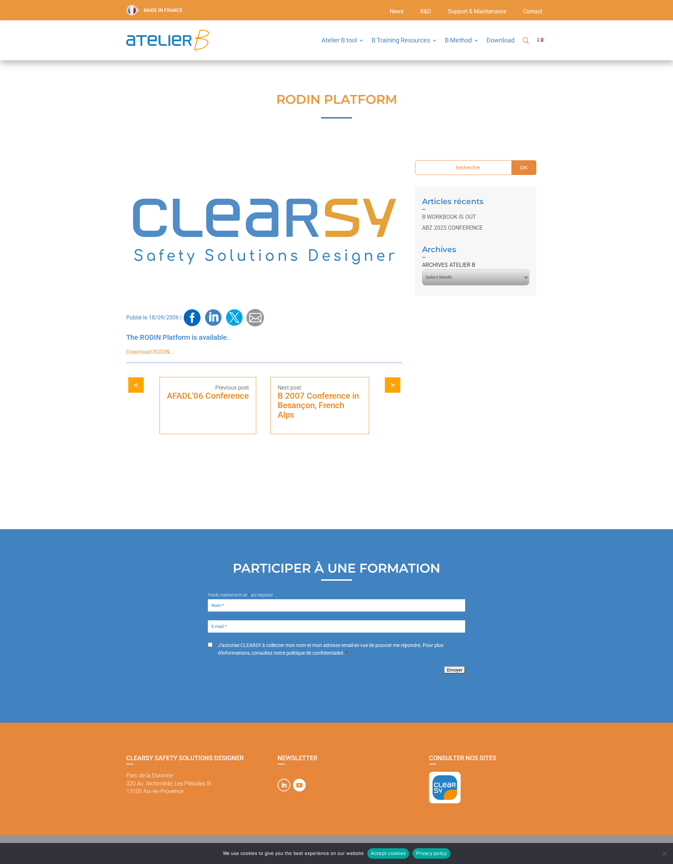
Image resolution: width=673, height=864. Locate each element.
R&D (425, 12)
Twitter (234, 317)
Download (501, 40)
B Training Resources (401, 40)
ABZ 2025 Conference (452, 227)
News (396, 12)
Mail (255, 317)
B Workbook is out (449, 217)
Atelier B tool (339, 40)
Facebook (192, 317)
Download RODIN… (149, 352)
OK (524, 167)
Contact (532, 12)
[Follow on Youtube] (299, 785)
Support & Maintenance (477, 12)
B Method (458, 40)
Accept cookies (388, 853)
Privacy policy (431, 853)
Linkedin (213, 317)
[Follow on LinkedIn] (284, 785)
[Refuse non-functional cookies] (664, 853)
